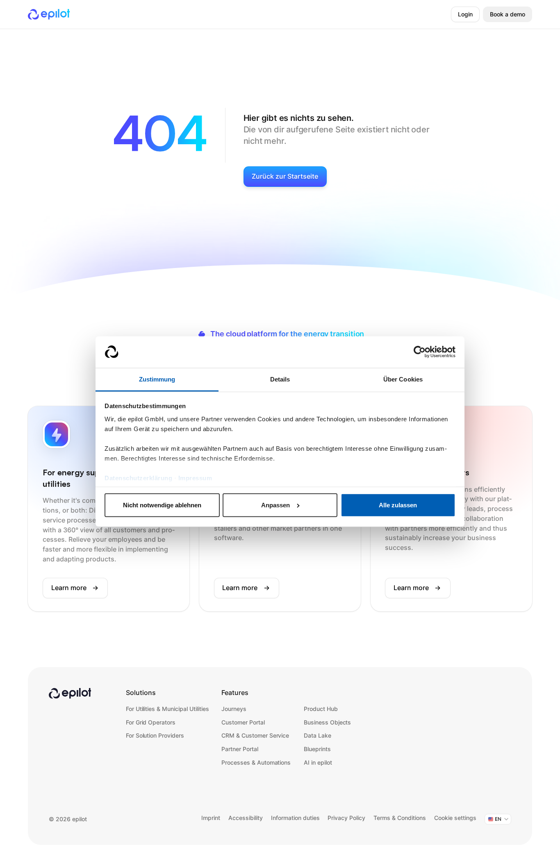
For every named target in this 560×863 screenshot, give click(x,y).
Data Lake (317, 735)
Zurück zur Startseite (285, 176)
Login (465, 14)
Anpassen (275, 505)
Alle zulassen (398, 505)
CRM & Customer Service (255, 735)
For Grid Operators (150, 722)
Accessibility (245, 818)
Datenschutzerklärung (138, 477)
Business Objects (327, 722)
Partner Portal (239, 749)
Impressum (195, 477)
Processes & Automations (256, 762)
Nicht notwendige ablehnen (162, 505)
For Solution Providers (155, 735)
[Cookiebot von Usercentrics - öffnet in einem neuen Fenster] (419, 352)
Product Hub (321, 709)
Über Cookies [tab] (403, 378)
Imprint (210, 818)
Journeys (233, 709)
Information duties (295, 818)
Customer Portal (242, 722)
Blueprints (317, 749)
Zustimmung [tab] (157, 378)
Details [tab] (280, 378)
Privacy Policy (346, 818)
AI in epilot (318, 762)
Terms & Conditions (399, 818)
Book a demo (507, 14)
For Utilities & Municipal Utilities (167, 709)
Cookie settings (455, 818)
